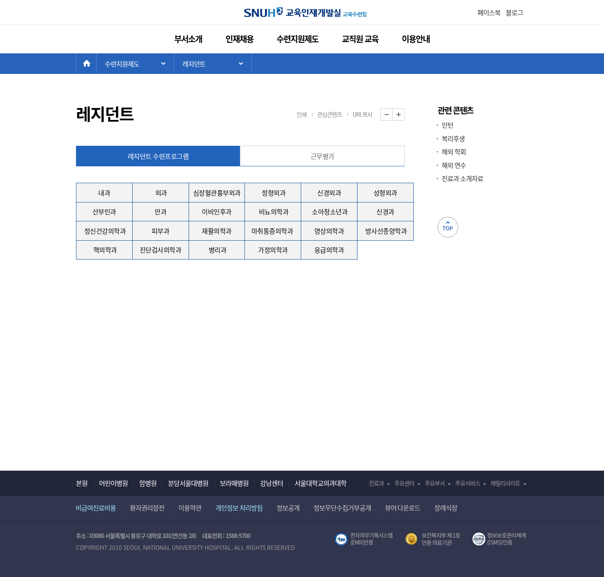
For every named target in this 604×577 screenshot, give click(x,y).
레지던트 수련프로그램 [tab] (158, 156)
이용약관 (189, 508)
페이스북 (488, 12)
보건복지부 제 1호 (433, 539)
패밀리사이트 (505, 483)
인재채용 (240, 39)
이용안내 (416, 39)
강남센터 (271, 483)
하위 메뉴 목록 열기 (212, 63)
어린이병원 (113, 483)
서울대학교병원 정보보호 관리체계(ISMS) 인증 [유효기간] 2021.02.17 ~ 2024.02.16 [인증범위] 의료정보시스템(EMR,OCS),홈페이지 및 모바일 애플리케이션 (500, 539)
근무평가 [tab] (322, 156)
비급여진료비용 (96, 508)
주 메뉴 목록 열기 (135, 63)
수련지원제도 (297, 39)
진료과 (376, 483)
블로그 (514, 12)
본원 (82, 483)
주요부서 (435, 483)
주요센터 (404, 483)
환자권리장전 (147, 508)
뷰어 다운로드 (403, 508)
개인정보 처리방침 (239, 508)
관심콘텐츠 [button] (329, 114)
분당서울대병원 (188, 483)
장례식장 (445, 508)
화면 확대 (404, 115)
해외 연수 (454, 165)
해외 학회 (454, 151)
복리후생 (453, 138)
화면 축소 (392, 115)
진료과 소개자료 (462, 178)
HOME (96, 64)
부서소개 (188, 39)
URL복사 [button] (362, 114)
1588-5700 (238, 535)
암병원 (148, 483)
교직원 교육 (360, 39)
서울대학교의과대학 (320, 483)
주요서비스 (467, 483)
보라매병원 (234, 483)
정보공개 (288, 508)
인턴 (447, 125)
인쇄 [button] (302, 114)
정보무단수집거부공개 (342, 508)
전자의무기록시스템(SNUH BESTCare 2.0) (363, 539)
